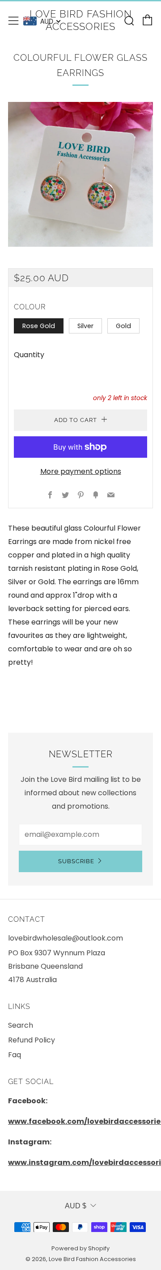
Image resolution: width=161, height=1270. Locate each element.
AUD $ (75, 1206)
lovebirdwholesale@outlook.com (65, 938)
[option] (80, 174)
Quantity (29, 355)
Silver (85, 325)
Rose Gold (38, 325)
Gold (123, 325)
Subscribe (76, 861)
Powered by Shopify (80, 1248)
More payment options (80, 471)
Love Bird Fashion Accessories (81, 20)
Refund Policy (31, 1040)
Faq (14, 1055)
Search (20, 1025)
